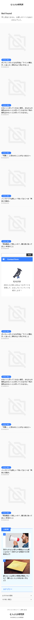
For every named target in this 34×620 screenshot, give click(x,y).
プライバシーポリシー (12, 609)
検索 (29, 255)
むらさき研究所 (17, 4)
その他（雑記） (7, 599)
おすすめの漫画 (7, 595)
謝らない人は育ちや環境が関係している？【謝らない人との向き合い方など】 (16, 578)
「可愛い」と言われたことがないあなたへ (16, 156)
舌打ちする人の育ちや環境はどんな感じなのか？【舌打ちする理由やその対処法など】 (16, 552)
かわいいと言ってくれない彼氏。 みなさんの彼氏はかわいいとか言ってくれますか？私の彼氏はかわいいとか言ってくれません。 (17, 110)
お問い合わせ (23, 609)
